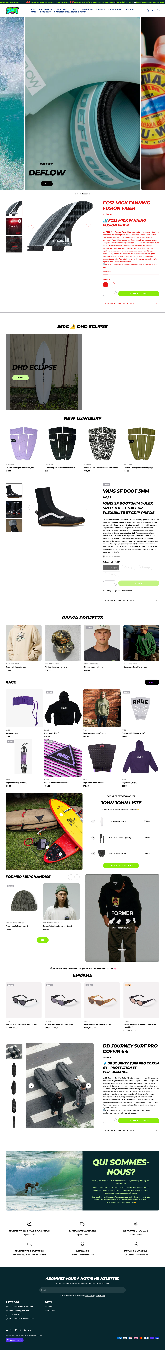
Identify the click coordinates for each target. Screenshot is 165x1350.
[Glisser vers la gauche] (31, 226)
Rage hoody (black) (51, 733)
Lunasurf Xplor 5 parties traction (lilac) (20, 468)
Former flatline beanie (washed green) (57, 926)
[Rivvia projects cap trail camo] (63, 643)
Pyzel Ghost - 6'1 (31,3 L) (118, 821)
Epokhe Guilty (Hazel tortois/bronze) (97, 1024)
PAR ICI (20, 378)
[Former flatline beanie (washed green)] (61, 901)
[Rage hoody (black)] (63, 708)
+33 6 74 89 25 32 (15, 1315)
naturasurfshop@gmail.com (19, 1311)
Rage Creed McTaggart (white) (133, 733)
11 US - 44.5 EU (113, 575)
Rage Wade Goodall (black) (93, 783)
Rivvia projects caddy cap (93, 667)
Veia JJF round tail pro (117, 853)
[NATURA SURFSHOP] (122, 918)
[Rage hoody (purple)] (140, 758)
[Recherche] (147, 10)
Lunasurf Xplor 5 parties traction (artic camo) (101, 468)
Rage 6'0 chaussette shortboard (56, 783)
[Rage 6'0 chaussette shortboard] (63, 758)
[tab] (11, 682)
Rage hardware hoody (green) (94, 733)
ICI (119, 184)
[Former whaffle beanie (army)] (24, 901)
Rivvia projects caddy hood (16, 667)
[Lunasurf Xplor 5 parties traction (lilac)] (24, 444)
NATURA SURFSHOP (20, 1335)
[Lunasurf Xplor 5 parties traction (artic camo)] (102, 444)
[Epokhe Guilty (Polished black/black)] (63, 1000)
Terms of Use (89, 1295)
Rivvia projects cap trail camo (56, 667)
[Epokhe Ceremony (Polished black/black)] (24, 1000)
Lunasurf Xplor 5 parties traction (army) (138, 468)
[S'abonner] (123, 1290)
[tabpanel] (82, 738)
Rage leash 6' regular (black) (16, 783)
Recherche (49, 1307)
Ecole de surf (50, 1311)
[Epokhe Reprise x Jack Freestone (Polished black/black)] (141, 1000)
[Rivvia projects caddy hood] (24, 643)
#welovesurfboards (36, 1335)
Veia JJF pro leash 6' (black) (120, 838)
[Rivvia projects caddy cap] (102, 643)
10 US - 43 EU (146, 568)
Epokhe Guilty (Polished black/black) (59, 1024)
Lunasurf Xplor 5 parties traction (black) (60, 468)
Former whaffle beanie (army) (17, 926)
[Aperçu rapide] (38, 430)
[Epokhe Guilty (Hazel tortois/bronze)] (102, 1000)
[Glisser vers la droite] (88, 226)
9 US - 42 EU (130, 568)
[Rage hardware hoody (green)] (102, 708)
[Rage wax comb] (24, 708)
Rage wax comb (12, 733)
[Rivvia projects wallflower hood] (141, 643)
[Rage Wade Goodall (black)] (102, 758)
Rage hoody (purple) (129, 783)
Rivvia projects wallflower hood (135, 667)
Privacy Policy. (100, 1295)
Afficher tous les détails (119, 303)
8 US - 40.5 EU (112, 568)
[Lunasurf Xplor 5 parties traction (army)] (141, 444)
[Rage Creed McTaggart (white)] (140, 708)
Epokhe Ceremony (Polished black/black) (21, 1024)
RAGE (152, 682)
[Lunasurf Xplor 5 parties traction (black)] (63, 444)
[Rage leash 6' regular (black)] (24, 758)
